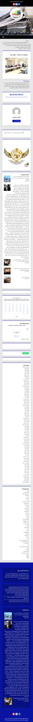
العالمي (12, 592)
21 (9, 309)
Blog (28, 491)
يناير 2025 (27, 397)
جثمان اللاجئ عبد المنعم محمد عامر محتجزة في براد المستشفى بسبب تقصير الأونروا (20, 178)
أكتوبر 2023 (26, 421)
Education (27, 492)
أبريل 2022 (26, 450)
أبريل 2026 (26, 373)
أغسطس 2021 (26, 463)
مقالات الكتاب (26, 551)
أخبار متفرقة (26, 503)
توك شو (27, 524)
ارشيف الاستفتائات (25, 339)
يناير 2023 (27, 436)
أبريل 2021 (26, 469)
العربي (8, 592)
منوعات (27, 555)
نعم (27, 328)
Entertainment (26, 494)
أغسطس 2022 (26, 444)
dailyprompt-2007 (18, 587)
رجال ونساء (26, 535)
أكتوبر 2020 (26, 479)
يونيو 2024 (26, 409)
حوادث (27, 529)
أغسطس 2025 (26, 386)
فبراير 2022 (26, 453)
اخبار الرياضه (26, 508)
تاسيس (20, 595)
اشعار (28, 516)
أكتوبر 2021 (26, 460)
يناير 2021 (27, 474)
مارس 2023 (26, 433)
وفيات (27, 558)
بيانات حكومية (26, 521)
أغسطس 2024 (26, 405)
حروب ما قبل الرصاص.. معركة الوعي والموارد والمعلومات (21, 269)
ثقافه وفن (26, 527)
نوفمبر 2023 (26, 420)
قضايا (28, 548)
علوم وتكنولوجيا (25, 542)
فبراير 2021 (26, 473)
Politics (27, 499)
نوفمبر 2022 (26, 439)
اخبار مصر (27, 513)
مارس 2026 (26, 375)
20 (13, 309)
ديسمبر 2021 (26, 457)
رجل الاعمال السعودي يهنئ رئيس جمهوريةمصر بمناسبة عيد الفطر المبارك (17, 597)
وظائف (27, 556)
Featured (27, 495)
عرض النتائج (16, 336)
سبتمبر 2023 (26, 423)
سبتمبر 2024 (26, 404)
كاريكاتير (27, 550)
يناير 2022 (27, 455)
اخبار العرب (27, 510)
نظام (13, 601)
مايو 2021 (27, 468)
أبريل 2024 (26, 412)
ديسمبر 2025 (26, 380)
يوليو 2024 (26, 407)
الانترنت (17, 590)
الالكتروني (26, 590)
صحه (28, 539)
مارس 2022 (26, 452)
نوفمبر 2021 (26, 458)
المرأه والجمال (26, 519)
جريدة (17, 595)
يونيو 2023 (26, 428)
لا (27, 330)
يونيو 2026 (26, 370)
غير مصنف (27, 543)
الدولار (20, 592)
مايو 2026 (27, 372)
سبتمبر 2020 (26, 481)
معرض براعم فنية (25, 277)
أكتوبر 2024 (26, 402)
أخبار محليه (27, 505)
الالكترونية (21, 590)
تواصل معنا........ (25, 353)
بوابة (24, 595)
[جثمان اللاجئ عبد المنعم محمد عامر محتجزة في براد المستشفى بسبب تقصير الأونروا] (8, 616)
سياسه (27, 537)
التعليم (27, 518)
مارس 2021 (26, 471)
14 (9, 306)
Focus (27, 497)
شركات (27, 601)
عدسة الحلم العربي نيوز (24, 540)
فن (28, 545)
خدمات (27, 531)
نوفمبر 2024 (26, 401)
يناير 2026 (27, 378)
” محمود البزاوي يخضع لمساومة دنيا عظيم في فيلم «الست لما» (21, 260)
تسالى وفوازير (26, 523)
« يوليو (17, 317)
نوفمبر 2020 (26, 477)
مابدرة (16, 601)
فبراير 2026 (26, 377)
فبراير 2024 (26, 415)
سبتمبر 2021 (26, 461)
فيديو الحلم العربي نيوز (24, 547)
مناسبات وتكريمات (25, 553)
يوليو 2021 (26, 465)
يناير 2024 (27, 417)
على (23, 601)
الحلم (6, 590)
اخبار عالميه (26, 511)
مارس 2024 (26, 413)
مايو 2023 (27, 429)
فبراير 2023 (26, 434)
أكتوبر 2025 (26, 383)
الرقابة (16, 592)
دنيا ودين (27, 534)
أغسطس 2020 (26, 482)
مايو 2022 (27, 449)
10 (23, 306)
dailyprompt (25, 587)
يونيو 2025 (26, 389)
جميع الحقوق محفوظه (23, 718)
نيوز (10, 601)
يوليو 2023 (26, 426)
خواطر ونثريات (26, 532)
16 (27, 309)
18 (20, 309)
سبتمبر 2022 (26, 442)
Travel (27, 500)
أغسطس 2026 (26, 367)
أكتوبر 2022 (26, 441)
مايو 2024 (27, 410)
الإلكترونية (11, 587)
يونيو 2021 (26, 466)
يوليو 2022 (26, 445)
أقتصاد (27, 507)
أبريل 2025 (26, 393)
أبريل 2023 (26, 431)
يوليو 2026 (26, 369)
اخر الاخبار (27, 515)
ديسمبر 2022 (26, 437)
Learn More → (16, 121)
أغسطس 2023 (26, 425)
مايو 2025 (27, 391)
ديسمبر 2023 (26, 418)
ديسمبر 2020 (26, 476)
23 (27, 311)
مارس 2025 (26, 394)
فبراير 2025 (26, 396)
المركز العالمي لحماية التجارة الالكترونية (16, 720)
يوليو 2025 (26, 388)
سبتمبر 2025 (26, 385)
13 (13, 306)
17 (23, 309)
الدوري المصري (25, 592)
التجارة (13, 590)
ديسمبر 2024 (26, 399)
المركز (27, 595)
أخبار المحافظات (26, 502)
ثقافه (28, 526)
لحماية (20, 601)
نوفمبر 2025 (26, 381)
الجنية (10, 590)
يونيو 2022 (26, 447)
